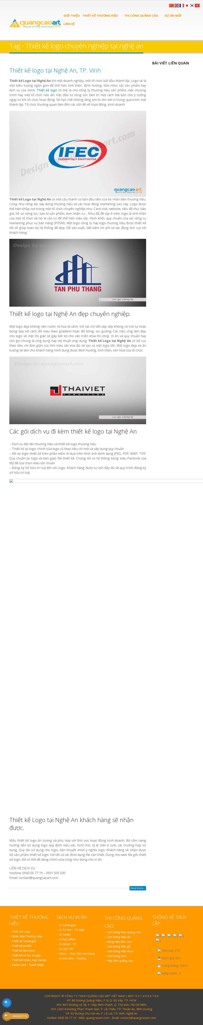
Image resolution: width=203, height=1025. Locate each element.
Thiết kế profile (22, 946)
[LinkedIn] (20, 4)
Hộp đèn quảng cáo (120, 961)
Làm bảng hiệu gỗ (119, 946)
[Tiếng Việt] (197, 5)
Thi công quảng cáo (141, 15)
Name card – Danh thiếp (28, 965)
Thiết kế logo (47, 90)
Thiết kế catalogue (24, 941)
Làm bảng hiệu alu (119, 937)
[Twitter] (15, 4)
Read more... (138, 888)
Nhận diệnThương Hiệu (27, 936)
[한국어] (192, 5)
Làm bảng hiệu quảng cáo (124, 932)
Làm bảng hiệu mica (120, 951)
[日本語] (187, 5)
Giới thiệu (71, 15)
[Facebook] (10, 4)
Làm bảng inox (116, 956)
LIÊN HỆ (69, 24)
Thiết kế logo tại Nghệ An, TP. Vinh (55, 70)
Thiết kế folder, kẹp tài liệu (29, 960)
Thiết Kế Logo (21, 931)
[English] (176, 5)
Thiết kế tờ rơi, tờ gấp (26, 955)
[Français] (182, 5)
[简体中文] (171, 5)
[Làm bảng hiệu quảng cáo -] (35, 23)
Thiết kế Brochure (23, 950)
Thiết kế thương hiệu (100, 15)
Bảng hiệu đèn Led (119, 942)
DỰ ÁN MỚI (173, 15)
